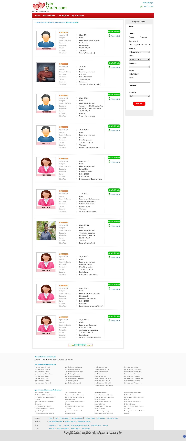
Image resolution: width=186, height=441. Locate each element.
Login (56, 418)
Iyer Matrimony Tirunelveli (43, 383)
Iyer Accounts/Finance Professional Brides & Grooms (44, 394)
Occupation (69, 359)
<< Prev (71, 345)
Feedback (66, 425)
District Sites (101, 418)
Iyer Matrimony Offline (55, 421)
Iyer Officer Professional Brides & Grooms (133, 407)
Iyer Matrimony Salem (41, 376)
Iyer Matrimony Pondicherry (132, 383)
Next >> (89, 345)
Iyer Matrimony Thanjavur (132, 374)
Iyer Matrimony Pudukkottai (132, 371)
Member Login (148, 3)
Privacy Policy (75, 428)
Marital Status (52, 359)
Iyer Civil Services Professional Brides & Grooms (74, 398)
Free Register (63, 15)
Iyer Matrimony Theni (101, 371)
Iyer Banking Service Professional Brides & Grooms (44, 412)
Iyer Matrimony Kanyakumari (73, 371)
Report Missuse (96, 425)
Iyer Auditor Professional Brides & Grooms (44, 403)
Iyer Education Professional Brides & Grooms (73, 412)
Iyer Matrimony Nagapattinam (104, 385)
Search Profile (49, 15)
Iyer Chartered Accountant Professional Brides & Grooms (74, 394)
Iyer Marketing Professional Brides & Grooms (132, 394)
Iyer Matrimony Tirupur (42, 380)
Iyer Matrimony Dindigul (102, 369)
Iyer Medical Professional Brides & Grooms (134, 398)
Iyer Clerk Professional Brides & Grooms (74, 403)
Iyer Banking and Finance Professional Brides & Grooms (44, 407)
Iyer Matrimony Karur (101, 367)
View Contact (115, 36)
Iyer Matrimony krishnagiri (102, 383)
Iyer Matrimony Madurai (42, 369)
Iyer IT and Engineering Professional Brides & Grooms (104, 412)
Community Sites (112, 418)
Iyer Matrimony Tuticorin (72, 369)
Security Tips (86, 428)
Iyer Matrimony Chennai (42, 367)
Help (59, 425)
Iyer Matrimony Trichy (42, 371)
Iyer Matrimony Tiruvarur (132, 380)
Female (144, 37)
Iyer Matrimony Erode (41, 378)
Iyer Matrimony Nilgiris (131, 367)
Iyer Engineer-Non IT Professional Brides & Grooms (104, 394)
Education (61, 359)
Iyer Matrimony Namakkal (73, 383)
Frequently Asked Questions (80, 425)
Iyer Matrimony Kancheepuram (74, 378)
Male (132, 37)
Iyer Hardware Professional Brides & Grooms (103, 407)
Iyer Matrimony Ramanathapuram (100, 375)
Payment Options (90, 418)
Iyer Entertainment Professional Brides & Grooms (104, 398)
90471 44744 (148, 6)
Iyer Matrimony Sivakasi (72, 376)
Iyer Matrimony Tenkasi (72, 374)
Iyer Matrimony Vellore (71, 380)
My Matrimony (78, 15)
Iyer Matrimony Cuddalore (102, 380)
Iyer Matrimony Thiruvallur (132, 376)
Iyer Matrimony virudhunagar (73, 367)
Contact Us (52, 425)
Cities (43, 359)
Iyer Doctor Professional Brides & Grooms (74, 407)
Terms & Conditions (63, 428)
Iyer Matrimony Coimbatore (43, 374)
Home (37, 15)
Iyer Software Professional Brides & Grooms (132, 403)
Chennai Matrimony (43, 22)
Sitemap (105, 425)
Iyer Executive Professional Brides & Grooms (103, 403)
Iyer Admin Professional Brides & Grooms (45, 398)
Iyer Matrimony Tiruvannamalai (133, 378)
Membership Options (84, 421)
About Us (52, 428)
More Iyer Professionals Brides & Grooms (134, 412)
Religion (37, 359)
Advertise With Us (70, 421)
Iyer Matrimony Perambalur (132, 369)
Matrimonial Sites (57, 22)
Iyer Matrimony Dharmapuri (103, 378)
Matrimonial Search (76, 418)
